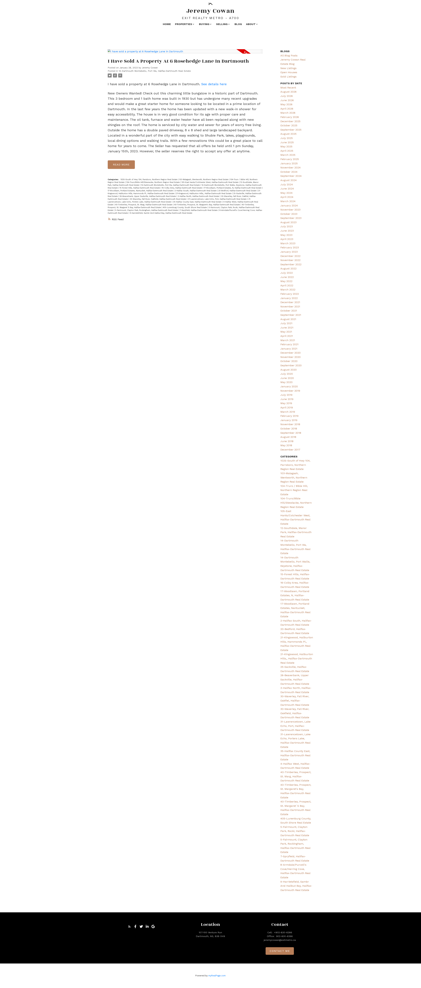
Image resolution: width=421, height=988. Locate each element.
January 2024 (289, 205)
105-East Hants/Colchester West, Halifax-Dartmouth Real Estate (210, 182)
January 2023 (289, 251)
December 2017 (290, 449)
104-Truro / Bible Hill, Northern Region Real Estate (294, 490)
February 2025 (289, 159)
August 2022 (288, 268)
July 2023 (286, 226)
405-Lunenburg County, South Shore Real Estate (185, 207)
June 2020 (287, 378)
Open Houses (288, 72)
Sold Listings (288, 76)
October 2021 (288, 310)
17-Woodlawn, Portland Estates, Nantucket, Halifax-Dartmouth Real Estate (141, 191)
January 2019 (288, 420)
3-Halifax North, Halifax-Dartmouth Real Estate (199, 196)
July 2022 (286, 272)
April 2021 (286, 336)
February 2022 (289, 293)
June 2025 (287, 142)
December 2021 (290, 302)
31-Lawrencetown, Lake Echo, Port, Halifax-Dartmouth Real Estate (217, 199)
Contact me (280, 950)
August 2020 (288, 369)
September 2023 (290, 218)
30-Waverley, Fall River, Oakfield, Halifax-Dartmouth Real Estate (158, 199)
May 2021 (286, 331)
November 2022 (290, 260)
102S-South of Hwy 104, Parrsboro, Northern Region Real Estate (149, 179)
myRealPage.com (217, 975)
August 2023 (288, 222)
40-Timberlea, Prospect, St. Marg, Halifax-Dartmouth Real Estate (144, 205)
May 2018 (286, 445)
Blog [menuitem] (238, 24)
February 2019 (289, 415)
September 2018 (290, 432)
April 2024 (286, 197)
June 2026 (287, 100)
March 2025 (287, 154)
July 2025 (286, 138)
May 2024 (286, 192)
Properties (183, 24)
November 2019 (290, 390)
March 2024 (288, 201)
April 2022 (286, 285)
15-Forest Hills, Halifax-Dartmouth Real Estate (140, 188)
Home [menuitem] (167, 24)
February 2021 (289, 344)
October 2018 (288, 428)
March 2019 (287, 411)
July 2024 (286, 184)
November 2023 (290, 209)
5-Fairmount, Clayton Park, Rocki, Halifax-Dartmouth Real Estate (294, 831)
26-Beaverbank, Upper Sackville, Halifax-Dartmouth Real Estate (148, 196)
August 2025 (288, 133)
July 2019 (286, 394)
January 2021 (288, 348)
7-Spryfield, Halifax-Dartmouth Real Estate (199, 210)
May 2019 (286, 403)
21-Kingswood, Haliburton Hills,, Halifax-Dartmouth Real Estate (204, 193)
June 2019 (286, 399)
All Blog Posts (288, 55)
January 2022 (289, 298)
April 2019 (286, 407)
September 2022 (290, 264)
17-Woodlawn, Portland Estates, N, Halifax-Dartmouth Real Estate (233, 188)
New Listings (288, 68)
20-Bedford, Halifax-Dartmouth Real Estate (237, 191)
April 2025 (286, 150)
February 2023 (289, 247)
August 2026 (288, 91)
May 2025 (286, 146)
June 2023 (287, 230)
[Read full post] (185, 53)
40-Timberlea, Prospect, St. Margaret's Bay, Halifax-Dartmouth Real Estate (207, 205)
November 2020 (290, 357)
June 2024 (287, 188)
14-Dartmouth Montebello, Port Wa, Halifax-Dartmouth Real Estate (155, 71)
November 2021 (290, 306)
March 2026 (287, 112)
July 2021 (286, 323)
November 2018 (290, 424)
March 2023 (287, 243)
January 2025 (289, 163)
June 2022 (287, 277)
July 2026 (286, 96)
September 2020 (291, 365)
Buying (204, 24)
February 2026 (289, 117)
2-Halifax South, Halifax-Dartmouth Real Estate (196, 191)
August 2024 (288, 180)
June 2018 (286, 441)
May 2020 (286, 382)
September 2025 (290, 129)
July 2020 (286, 373)
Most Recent (288, 87)
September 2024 (291, 175)
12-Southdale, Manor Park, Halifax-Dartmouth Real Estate (295, 532)
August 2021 (288, 319)
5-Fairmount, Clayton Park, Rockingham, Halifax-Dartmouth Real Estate (147, 210)
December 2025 (290, 121)
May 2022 (286, 281)
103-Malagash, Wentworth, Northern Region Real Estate (204, 179)
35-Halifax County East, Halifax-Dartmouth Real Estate (197, 202)
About (251, 24)
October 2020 (288, 361)
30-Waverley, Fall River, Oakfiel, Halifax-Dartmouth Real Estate (294, 700)
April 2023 (286, 239)
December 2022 (290, 256)
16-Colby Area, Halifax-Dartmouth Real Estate (182, 188)
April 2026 (286, 108)
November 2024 (290, 167)
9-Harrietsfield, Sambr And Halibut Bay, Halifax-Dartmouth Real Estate (161, 213)
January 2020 (289, 386)
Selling (222, 24)
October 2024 (288, 171)
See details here (214, 84)
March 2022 (287, 289)
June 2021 (286, 327)
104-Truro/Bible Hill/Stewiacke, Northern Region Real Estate (153, 182)
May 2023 (286, 235)
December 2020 (290, 352)
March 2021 (287, 340)
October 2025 (288, 125)
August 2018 (288, 436)
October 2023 (288, 213)
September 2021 (290, 314)
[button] (129, 926)
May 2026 (286, 104)
